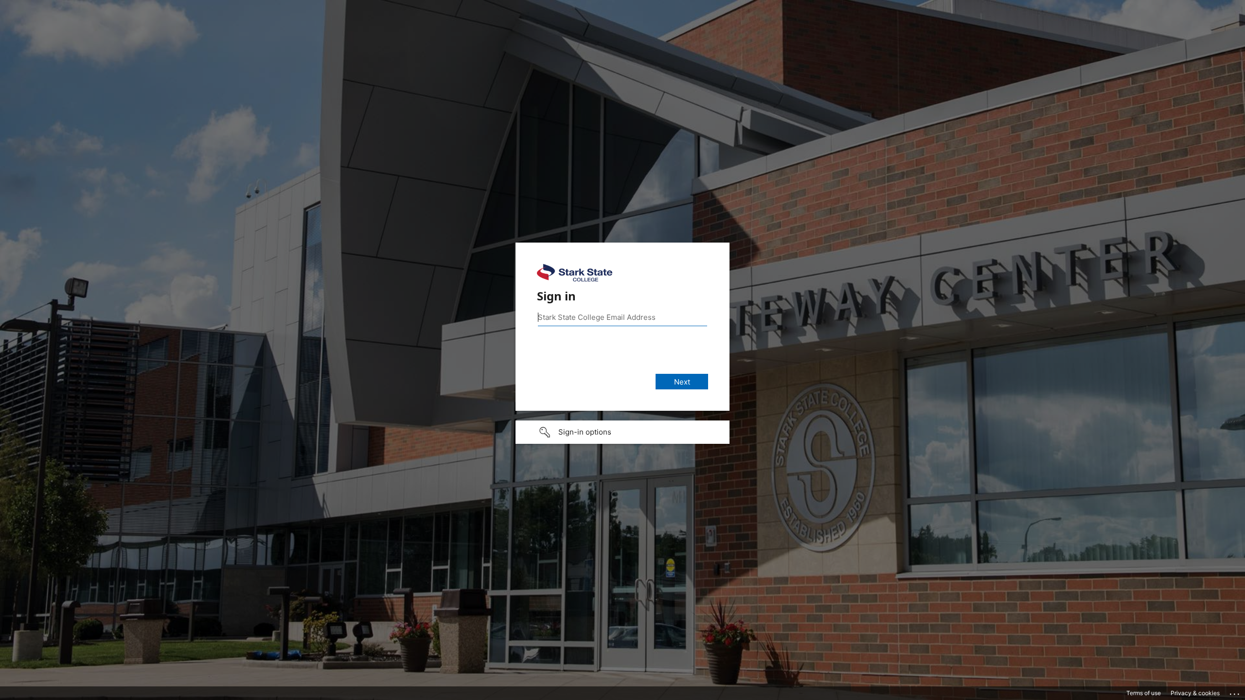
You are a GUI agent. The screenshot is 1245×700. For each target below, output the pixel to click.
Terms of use (1143, 693)
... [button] (1235, 692)
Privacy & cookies (1195, 693)
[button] (622, 432)
